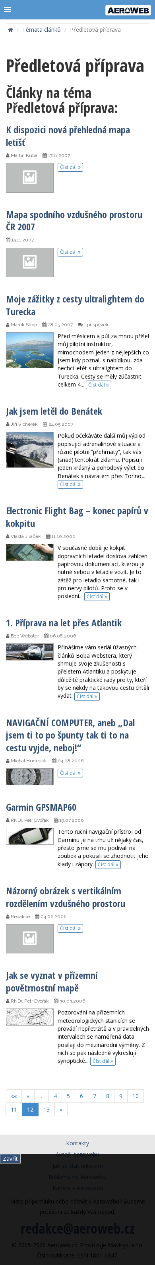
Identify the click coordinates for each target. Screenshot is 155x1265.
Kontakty (77, 1143)
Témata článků (41, 29)
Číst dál (69, 167)
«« (14, 1096)
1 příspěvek (95, 324)
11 (14, 1109)
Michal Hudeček (28, 761)
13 (46, 1109)
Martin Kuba (23, 155)
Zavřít (10, 1158)
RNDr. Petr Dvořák (29, 820)
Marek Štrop (23, 324)
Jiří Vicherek (24, 424)
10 (135, 1096)
